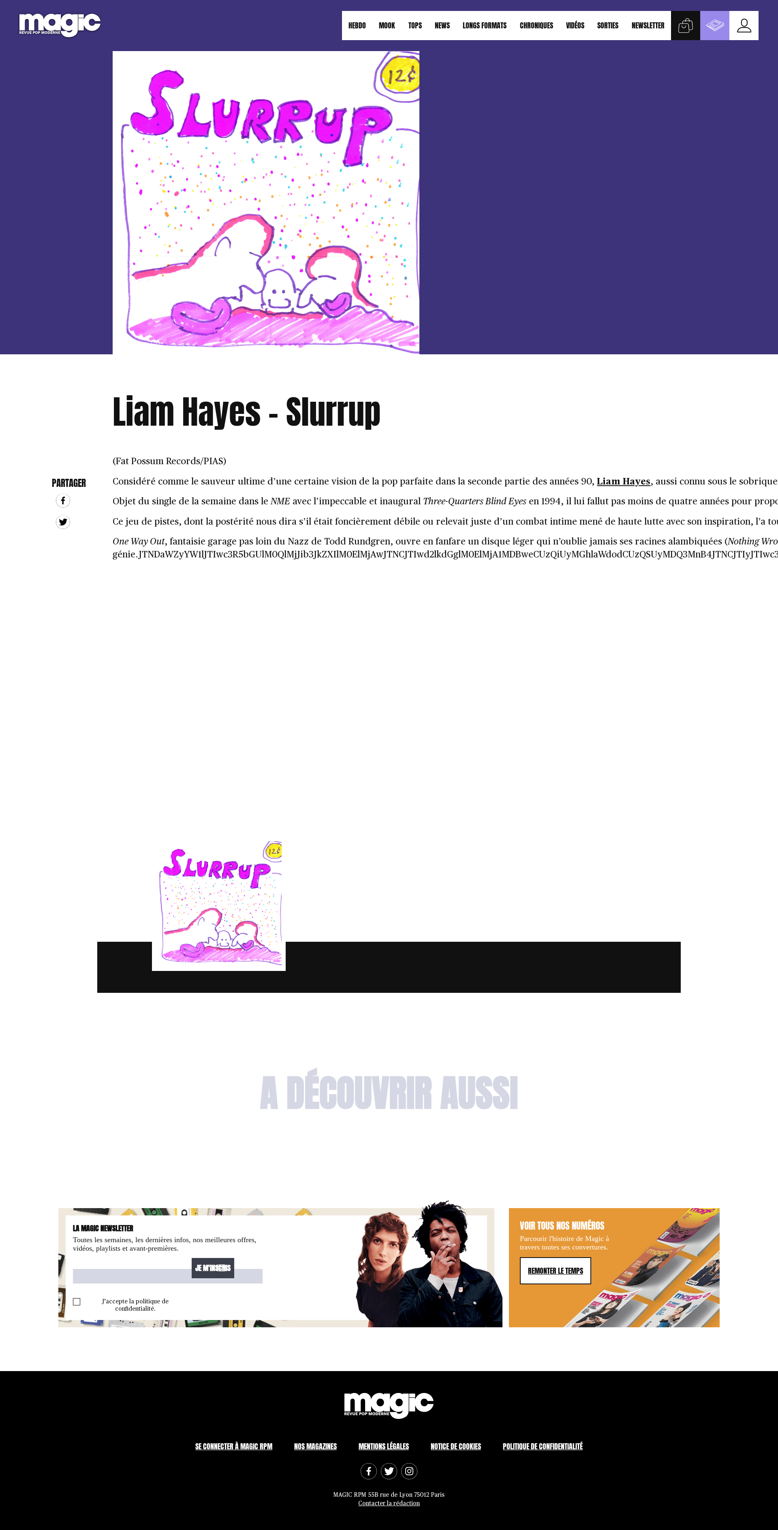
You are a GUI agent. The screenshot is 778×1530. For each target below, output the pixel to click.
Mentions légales (384, 1446)
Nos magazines (315, 1446)
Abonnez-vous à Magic (714, 25)
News (442, 25)
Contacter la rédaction (389, 1503)
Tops (415, 25)
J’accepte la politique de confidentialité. (135, 1305)
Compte (744, 25)
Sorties (607, 25)
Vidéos (575, 25)
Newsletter (648, 25)
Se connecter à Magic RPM (233, 1446)
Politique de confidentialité (543, 1446)
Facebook (63, 500)
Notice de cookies (456, 1446)
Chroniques (536, 25)
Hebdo (357, 25)
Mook (387, 25)
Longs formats (485, 25)
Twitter (63, 522)
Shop (685, 25)
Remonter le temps (555, 1270)
